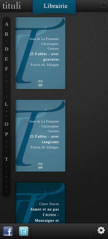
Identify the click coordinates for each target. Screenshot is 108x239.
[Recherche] (103, 5)
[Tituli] (12, 2)
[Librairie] (54, 9)
